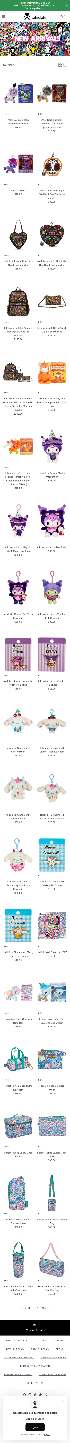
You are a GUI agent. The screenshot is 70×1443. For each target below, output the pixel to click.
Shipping (59, 1341)
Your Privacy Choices (52, 1374)
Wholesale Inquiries (53, 1357)
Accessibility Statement (19, 1357)
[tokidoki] (35, 16)
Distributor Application (35, 1366)
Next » (45, 1308)
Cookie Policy (35, 1383)
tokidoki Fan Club (17, 1341)
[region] (35, 5)
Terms (60, 1349)
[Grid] (60, 65)
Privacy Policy (40, 1349)
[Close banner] (66, 5)
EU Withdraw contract (18, 1374)
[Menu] (3, 16)
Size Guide (40, 1341)
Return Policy (15, 1349)
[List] (65, 65)
